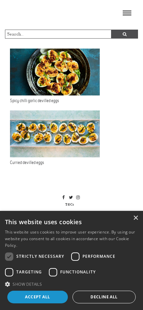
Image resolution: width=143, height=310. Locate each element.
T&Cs (69, 204)
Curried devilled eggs (27, 162)
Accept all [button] (37, 297)
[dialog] (71, 260)
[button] (71, 284)
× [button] (135, 218)
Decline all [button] (103, 297)
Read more (28, 245)
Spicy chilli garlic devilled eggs (34, 100)
